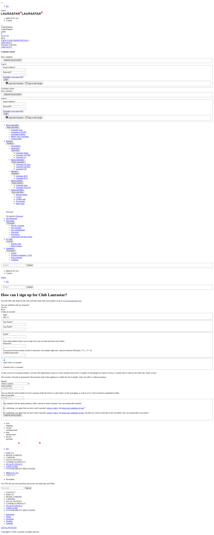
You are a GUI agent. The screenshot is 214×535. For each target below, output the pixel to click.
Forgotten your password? (13, 77)
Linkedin (9, 523)
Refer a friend (16, 246)
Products (9, 141)
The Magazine (11, 218)
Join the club (16, 244)
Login (3, 31)
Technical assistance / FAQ (21, 255)
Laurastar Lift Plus (23, 167)
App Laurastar (16, 257)
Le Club (9, 239)
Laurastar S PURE (23, 155)
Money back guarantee (20, 136)
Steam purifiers (17, 180)
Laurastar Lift (21, 169)
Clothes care (21, 199)
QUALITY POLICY (14, 464)
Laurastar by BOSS (18, 132)
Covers (18, 197)
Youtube (9, 521)
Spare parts (20, 203)
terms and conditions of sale (73, 408)
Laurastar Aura (17, 130)
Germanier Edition (18, 134)
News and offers (12, 125)
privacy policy (52, 408)
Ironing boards (21, 195)
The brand (10, 221)
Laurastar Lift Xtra (23, 164)
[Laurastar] (107, 13)
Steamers (14, 171)
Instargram (10, 514)
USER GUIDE (12, 466)
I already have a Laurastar (13, 367)
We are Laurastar (17, 225)
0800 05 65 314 (12, 473)
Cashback (15, 260)
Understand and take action (21, 237)
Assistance (10, 248)
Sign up (28, 488)
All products (16, 146)
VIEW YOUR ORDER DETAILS (15, 40)
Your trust (15, 232)
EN (7, 6)
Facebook (10, 519)
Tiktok (8, 517)
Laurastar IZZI (21, 176)
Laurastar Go (21, 157)
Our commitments (18, 230)
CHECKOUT (6, 43)
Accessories (20, 201)
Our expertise (16, 228)
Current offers (16, 139)
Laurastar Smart (22, 153)
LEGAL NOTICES (9, 528)
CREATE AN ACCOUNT (12, 60)
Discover (19, 216)
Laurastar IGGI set (23, 187)
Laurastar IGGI (22, 178)
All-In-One (15, 148)
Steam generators (17, 160)
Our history (15, 234)
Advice (14, 253)
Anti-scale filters (17, 190)
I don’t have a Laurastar (12, 362)
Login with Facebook (15, 83)
